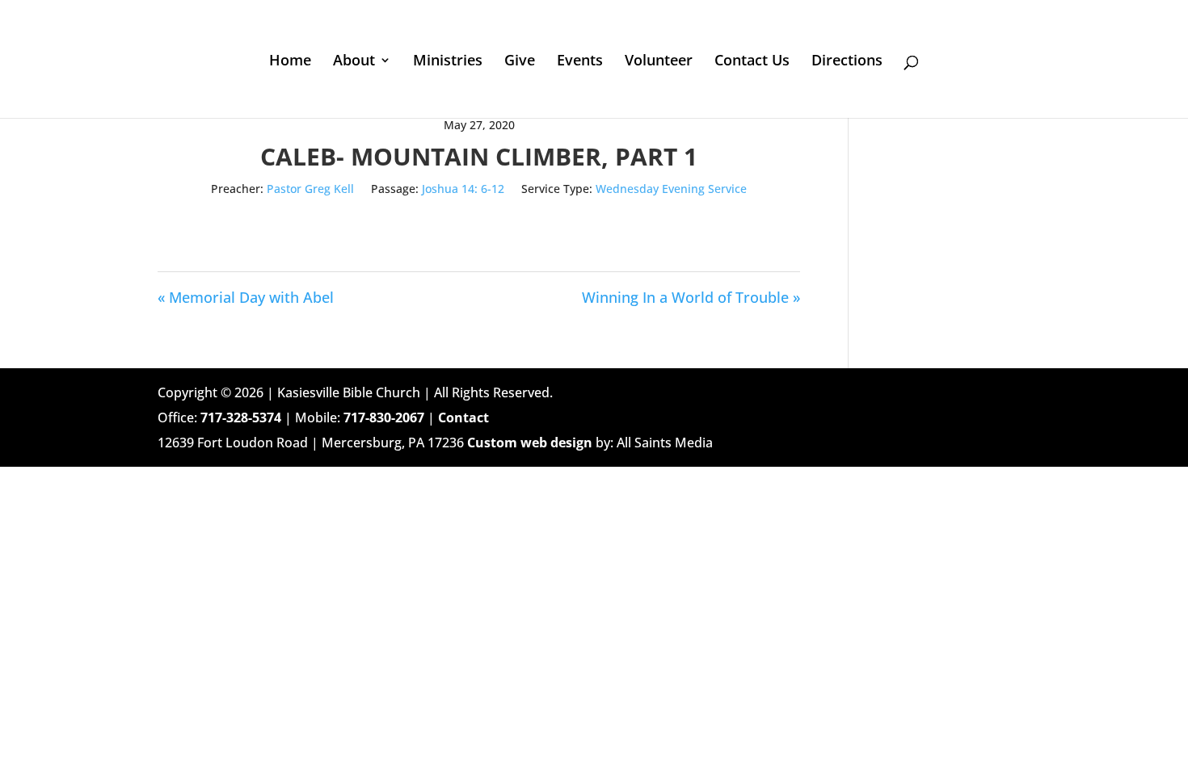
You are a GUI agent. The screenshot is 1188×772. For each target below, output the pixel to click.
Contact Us (752, 61)
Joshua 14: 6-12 (463, 188)
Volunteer (659, 61)
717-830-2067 (383, 417)
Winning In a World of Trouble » (691, 297)
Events (580, 61)
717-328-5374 (240, 417)
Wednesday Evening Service (671, 188)
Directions (847, 61)
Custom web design (529, 442)
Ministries (447, 61)
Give (519, 61)
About (354, 61)
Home (290, 61)
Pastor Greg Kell (310, 188)
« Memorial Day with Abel (246, 297)
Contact (463, 417)
